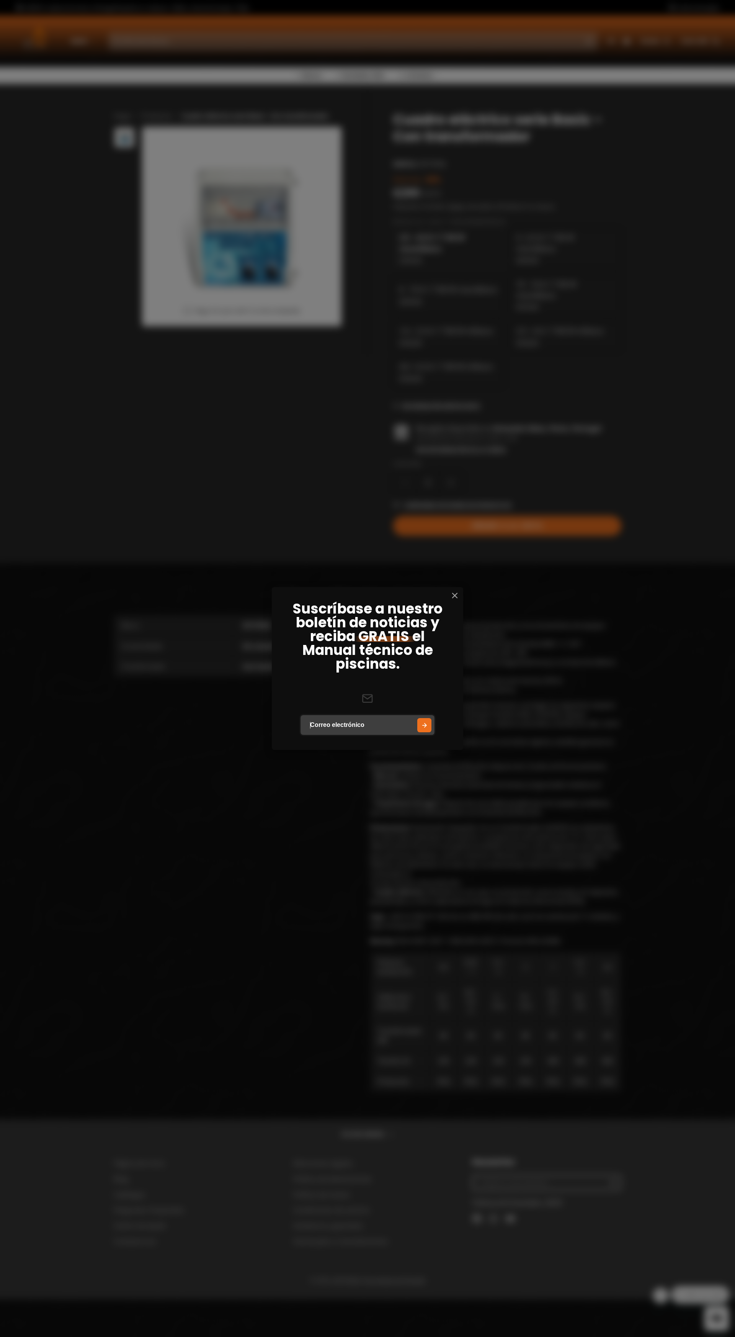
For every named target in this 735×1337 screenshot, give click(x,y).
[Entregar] (424, 725)
